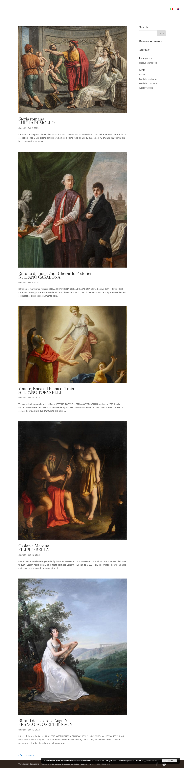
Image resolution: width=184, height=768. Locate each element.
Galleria (89, 9)
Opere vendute (127, 9)
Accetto (169, 760)
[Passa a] (171, 13)
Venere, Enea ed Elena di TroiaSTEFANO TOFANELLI (46, 390)
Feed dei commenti (148, 83)
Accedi (142, 74)
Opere (101, 9)
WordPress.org (146, 87)
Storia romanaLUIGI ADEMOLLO (36, 121)
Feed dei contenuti (148, 79)
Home (79, 9)
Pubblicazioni (145, 9)
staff (23, 128)
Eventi (111, 9)
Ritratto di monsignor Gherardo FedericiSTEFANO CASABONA (54, 275)
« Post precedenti (26, 755)
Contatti (162, 9)
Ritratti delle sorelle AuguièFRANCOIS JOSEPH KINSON (45, 722)
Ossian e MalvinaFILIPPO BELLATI (35, 548)
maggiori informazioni (150, 761)
